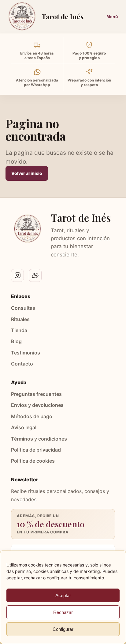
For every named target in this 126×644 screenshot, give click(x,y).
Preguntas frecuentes (36, 394)
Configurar (63, 629)
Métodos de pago (31, 416)
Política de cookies (33, 461)
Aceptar (63, 595)
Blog (16, 341)
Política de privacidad (36, 450)
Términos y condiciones (39, 439)
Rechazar (63, 612)
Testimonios (25, 353)
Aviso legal (23, 427)
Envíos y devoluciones (37, 405)
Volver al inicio (26, 173)
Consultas (23, 308)
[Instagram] (17, 275)
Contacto (22, 364)
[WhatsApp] (35, 275)
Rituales (20, 319)
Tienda (19, 330)
